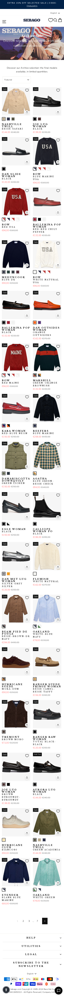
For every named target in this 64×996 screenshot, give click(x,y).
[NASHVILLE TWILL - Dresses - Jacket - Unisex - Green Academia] (13, 119)
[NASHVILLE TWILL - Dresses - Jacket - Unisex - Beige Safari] (4, 119)
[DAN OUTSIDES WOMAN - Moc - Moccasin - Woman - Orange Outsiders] (35, 322)
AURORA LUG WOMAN (44, 792)
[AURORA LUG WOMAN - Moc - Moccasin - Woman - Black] (35, 784)
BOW (43, 176)
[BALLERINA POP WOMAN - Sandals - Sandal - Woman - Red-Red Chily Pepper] (35, 219)
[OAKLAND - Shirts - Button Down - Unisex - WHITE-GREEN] (39, 626)
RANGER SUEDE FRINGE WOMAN (47, 688)
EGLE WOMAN (14, 530)
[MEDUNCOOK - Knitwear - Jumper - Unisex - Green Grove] (8, 272)
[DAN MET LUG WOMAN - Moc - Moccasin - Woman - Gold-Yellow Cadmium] (8, 574)
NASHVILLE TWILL (12, 126)
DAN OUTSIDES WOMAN (46, 331)
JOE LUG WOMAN (40, 126)
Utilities (31, 946)
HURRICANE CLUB (12, 847)
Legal (31, 954)
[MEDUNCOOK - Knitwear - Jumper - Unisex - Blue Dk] (4, 272)
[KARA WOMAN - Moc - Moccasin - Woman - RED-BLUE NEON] (4, 426)
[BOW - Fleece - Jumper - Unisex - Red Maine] (39, 169)
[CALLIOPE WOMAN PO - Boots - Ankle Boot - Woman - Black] (35, 524)
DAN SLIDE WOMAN (11, 176)
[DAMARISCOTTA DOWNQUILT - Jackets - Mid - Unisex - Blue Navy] (8, 473)
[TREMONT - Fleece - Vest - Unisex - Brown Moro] (4, 732)
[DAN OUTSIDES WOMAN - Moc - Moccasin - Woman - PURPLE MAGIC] (39, 322)
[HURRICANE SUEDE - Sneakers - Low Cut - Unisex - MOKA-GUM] (4, 679)
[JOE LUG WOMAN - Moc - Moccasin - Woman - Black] (35, 119)
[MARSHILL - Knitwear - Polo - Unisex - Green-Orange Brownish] (35, 375)
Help (31, 937)
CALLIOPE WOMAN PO (43, 531)
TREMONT (13, 738)
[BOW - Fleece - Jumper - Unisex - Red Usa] (44, 169)
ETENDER (11, 897)
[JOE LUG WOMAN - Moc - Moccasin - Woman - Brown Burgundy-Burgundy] (39, 119)
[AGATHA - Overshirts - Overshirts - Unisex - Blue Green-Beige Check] (35, 473)
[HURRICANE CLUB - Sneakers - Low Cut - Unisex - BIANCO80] (4, 840)
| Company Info (48, 992)
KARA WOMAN (15, 432)
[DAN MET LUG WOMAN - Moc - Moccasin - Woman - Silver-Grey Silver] (4, 574)
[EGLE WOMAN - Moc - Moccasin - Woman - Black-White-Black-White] (8, 524)
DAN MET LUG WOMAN (14, 583)
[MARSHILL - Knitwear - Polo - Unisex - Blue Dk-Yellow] (39, 375)
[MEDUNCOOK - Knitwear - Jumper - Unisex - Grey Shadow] (13, 272)
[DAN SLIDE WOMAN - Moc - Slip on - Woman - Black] (4, 169)
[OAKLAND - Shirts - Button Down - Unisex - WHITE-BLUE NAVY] (35, 626)
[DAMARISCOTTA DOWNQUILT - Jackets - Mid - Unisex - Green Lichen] (4, 473)
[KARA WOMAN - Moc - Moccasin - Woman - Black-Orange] (8, 426)
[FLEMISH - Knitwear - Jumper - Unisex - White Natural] (35, 574)
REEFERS (43, 432)
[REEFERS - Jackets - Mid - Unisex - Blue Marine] (35, 426)
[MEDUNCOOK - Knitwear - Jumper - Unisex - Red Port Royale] (18, 272)
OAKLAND (43, 634)
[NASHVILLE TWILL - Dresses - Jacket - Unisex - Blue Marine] (8, 119)
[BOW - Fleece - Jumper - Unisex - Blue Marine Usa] (35, 169)
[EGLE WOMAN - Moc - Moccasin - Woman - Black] (4, 524)
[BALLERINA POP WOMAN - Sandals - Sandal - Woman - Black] (39, 219)
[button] (6, 990)
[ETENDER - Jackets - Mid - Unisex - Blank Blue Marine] (4, 890)
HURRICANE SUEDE (12, 686)
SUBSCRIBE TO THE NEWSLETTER (31, 964)
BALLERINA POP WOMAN (47, 228)
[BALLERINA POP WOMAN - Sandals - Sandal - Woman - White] (44, 219)
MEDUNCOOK (13, 278)
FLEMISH (46, 580)
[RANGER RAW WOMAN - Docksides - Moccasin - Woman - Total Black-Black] (35, 732)
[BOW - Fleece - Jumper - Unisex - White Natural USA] (49, 169)
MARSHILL (45, 383)
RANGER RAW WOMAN (44, 741)
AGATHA (43, 481)
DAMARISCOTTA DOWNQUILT (16, 481)
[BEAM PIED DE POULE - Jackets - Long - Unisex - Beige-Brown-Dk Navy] (4, 626)
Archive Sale (32, 36)
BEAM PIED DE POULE (16, 635)
